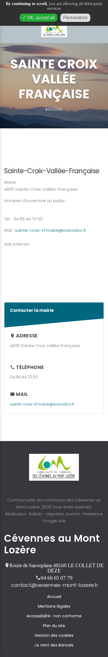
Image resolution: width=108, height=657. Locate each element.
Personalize (75, 17)
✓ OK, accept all (38, 17)
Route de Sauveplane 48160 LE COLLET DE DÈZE (56, 568)
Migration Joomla (63, 514)
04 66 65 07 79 (56, 577)
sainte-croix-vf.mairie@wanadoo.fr (50, 230)
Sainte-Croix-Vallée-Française (51, 170)
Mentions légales (54, 606)
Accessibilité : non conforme (54, 616)
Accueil (54, 596)
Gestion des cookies (54, 635)
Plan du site (54, 625)
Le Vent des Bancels (54, 645)
